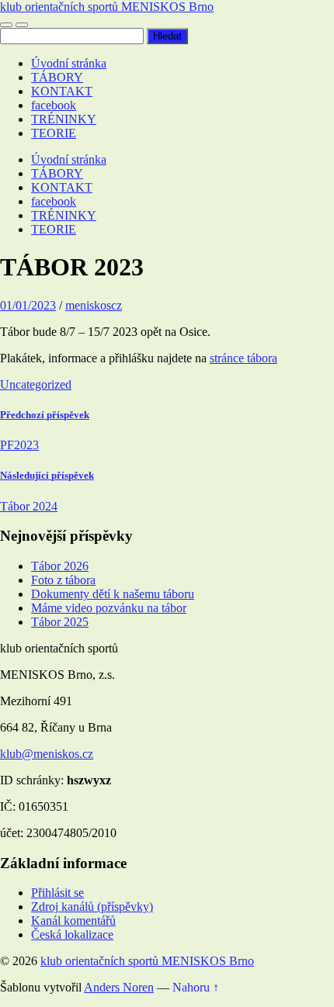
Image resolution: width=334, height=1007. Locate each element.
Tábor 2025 (60, 621)
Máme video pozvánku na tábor (108, 607)
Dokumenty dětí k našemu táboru (112, 593)
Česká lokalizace (72, 934)
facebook (53, 105)
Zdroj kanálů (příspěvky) (92, 906)
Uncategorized (35, 384)
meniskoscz (93, 305)
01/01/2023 (28, 305)
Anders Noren (119, 987)
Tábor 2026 (60, 566)
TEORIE (53, 133)
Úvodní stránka (68, 63)
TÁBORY (57, 77)
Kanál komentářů (73, 920)
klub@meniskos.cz (46, 753)
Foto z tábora (63, 580)
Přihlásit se (57, 892)
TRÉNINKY (63, 119)
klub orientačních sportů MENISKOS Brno (107, 6)
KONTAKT (61, 91)
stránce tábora (243, 358)
